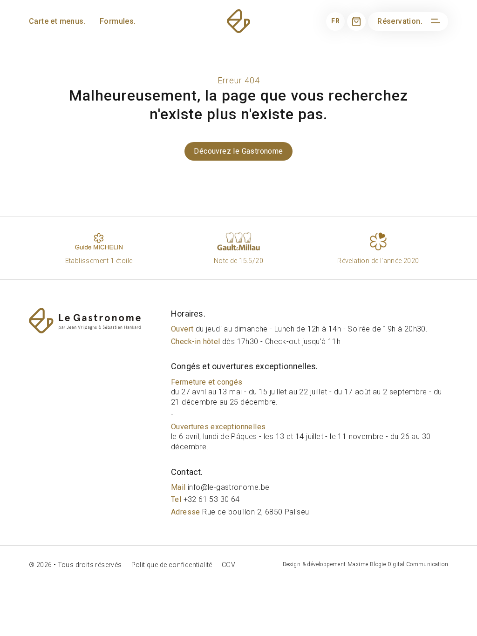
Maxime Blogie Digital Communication (398, 564)
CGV (228, 564)
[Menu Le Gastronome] (434, 21)
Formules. (118, 21)
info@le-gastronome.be (220, 487)
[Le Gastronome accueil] (97, 320)
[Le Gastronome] (238, 21)
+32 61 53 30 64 (205, 499)
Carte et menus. (57, 21)
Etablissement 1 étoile (99, 260)
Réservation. (399, 21)
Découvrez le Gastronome (238, 151)
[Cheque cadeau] (356, 21)
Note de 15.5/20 (238, 260)
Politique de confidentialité (171, 564)
